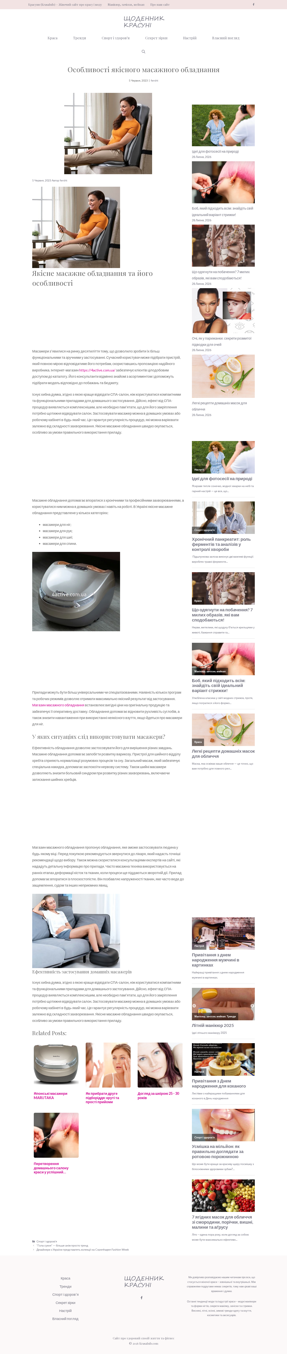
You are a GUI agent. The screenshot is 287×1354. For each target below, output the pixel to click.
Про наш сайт (160, 4)
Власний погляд (226, 38)
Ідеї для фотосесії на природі (215, 151)
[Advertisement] (108, 319)
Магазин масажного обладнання (58, 705)
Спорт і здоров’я (116, 38)
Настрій (190, 38)
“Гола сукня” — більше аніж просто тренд (62, 1245)
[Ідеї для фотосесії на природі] (223, 126)
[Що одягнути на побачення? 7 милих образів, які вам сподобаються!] (223, 246)
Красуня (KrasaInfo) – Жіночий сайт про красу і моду (65, 4)
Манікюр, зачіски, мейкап (126, 4)
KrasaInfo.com (148, 1343)
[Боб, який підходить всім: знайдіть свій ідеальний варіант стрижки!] (223, 183)
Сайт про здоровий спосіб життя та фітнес (143, 1338)
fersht (154, 80)
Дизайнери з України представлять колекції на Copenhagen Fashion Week (83, 1249)
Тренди (79, 38)
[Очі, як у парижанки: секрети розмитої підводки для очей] (223, 311)
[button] (143, 51)
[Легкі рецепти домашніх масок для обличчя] (223, 377)
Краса (52, 38)
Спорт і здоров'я (47, 1241)
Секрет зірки (156, 38)
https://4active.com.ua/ (97, 370)
